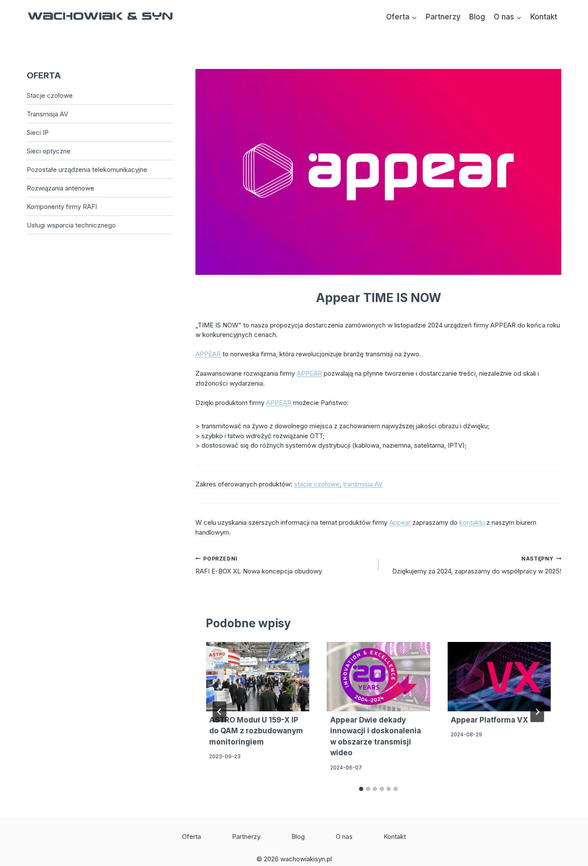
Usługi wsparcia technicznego (71, 225)
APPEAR (208, 354)
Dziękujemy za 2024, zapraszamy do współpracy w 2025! (476, 565)
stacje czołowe (317, 484)
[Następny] (537, 711)
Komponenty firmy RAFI (62, 206)
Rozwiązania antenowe (60, 188)
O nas (344, 836)
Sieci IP (38, 132)
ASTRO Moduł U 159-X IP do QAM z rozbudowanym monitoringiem (256, 731)
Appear (400, 522)
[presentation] (257, 676)
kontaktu (472, 522)
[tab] (361, 789)
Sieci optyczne (49, 151)
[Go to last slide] (219, 711)
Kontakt (543, 16)
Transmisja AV (47, 114)
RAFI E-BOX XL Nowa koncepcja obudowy (258, 565)
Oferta (191, 836)
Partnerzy (443, 16)
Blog (477, 16)
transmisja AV (363, 484)
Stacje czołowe (50, 95)
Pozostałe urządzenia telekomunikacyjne (87, 169)
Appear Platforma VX (489, 720)
